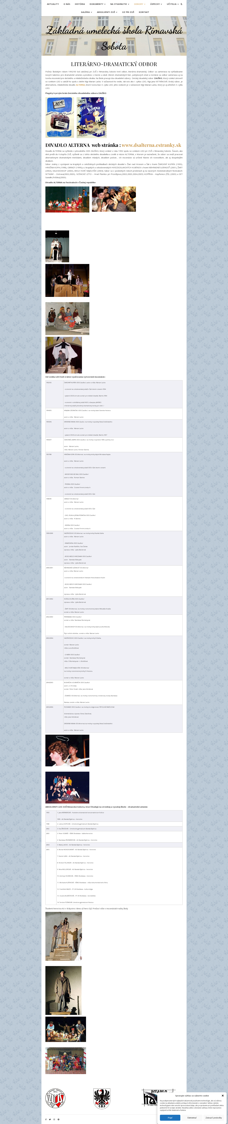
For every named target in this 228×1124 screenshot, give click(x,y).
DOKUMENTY (96, 4)
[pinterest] (58, 1119)
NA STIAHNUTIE (118, 4)
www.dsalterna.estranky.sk (151, 145)
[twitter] (50, 1119)
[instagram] (54, 1119)
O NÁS (67, 4)
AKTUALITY (53, 4)
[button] (222, 1095)
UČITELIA (172, 4)
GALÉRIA (85, 12)
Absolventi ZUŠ (106, 12)
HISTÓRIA (80, 4)
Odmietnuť (192, 1118)
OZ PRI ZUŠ (128, 12)
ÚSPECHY (155, 4)
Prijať (170, 1118)
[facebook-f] (46, 1119)
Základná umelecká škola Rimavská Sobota (114, 38)
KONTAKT (144, 12)
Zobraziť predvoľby (214, 1118)
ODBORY (138, 4)
